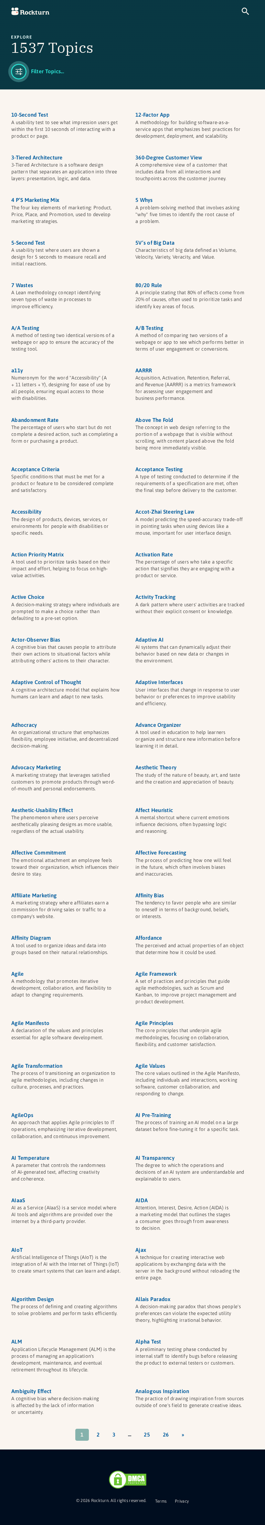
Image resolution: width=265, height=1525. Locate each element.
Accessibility (26, 511)
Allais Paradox (153, 1299)
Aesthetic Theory (155, 767)
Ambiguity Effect (31, 1391)
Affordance (148, 938)
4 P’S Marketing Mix (35, 200)
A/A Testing (25, 328)
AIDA (141, 1200)
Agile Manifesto (30, 1023)
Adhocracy (24, 725)
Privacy (182, 1501)
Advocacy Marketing (36, 767)
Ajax (140, 1250)
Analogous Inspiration (162, 1391)
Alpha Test (148, 1341)
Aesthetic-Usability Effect (42, 810)
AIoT (17, 1250)
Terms (160, 1501)
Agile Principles (154, 1023)
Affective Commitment (38, 852)
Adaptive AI (149, 639)
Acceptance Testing (159, 469)
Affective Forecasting (160, 852)
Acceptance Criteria (35, 469)
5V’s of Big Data (155, 242)
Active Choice (27, 597)
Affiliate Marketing (34, 895)
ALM (16, 1341)
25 (147, 1434)
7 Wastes (22, 285)
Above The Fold (154, 420)
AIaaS (18, 1200)
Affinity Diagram (31, 938)
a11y (17, 370)
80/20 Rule (148, 285)
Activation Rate (154, 554)
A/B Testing (149, 328)
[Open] (37, 71)
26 (166, 1434)
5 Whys (144, 200)
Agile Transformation (36, 1066)
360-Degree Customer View (168, 157)
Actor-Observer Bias (35, 639)
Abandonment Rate (34, 420)
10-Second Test (29, 114)
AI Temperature (30, 1158)
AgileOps (22, 1115)
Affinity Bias (149, 895)
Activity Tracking (155, 597)
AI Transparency (155, 1158)
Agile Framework (156, 974)
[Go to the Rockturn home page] (30, 11)
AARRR (143, 370)
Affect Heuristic (154, 810)
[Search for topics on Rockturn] (245, 11)
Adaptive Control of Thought (46, 682)
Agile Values (150, 1066)
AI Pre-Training (153, 1115)
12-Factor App (152, 114)
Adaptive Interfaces (159, 682)
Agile (17, 974)
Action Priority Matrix (37, 554)
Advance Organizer (158, 725)
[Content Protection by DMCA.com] (127, 1479)
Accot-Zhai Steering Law (164, 511)
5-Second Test (28, 242)
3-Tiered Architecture (37, 157)
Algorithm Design (32, 1299)
